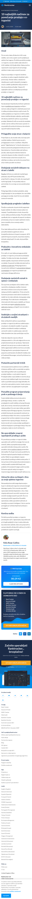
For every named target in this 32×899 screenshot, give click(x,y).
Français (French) (6, 797)
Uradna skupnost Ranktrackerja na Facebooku (15, 695)
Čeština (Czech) (5, 823)
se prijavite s (11, 667)
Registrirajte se (5, 774)
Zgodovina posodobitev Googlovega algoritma (14, 755)
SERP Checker (5, 712)
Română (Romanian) (7, 846)
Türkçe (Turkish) (5, 815)
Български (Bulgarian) (7, 820)
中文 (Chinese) (5, 817)
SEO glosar (4, 745)
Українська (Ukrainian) (7, 854)
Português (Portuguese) (8, 810)
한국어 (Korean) (6, 857)
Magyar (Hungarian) (7, 836)
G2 (3, 700)
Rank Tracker (5, 707)
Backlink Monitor (6, 720)
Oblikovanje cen (5, 777)
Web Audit (4, 715)
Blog (2, 742)
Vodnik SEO (4, 748)
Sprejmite (6, 895)
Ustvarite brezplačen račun (16, 663)
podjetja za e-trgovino (13, 106)
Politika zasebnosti (6, 765)
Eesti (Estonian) (5, 831)
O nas (3, 869)
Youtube (9, 695)
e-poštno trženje (15, 449)
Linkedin (27, 695)
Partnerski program (6, 740)
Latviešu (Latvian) (6, 844)
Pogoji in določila (6, 762)
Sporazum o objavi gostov (8, 753)
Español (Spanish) (6, 794)
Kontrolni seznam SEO (7, 722)
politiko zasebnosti (15, 891)
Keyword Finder (5, 709)
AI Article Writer (6, 725)
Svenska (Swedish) (6, 812)
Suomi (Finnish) (5, 833)
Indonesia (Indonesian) (7, 838)
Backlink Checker (6, 717)
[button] (30, 5)
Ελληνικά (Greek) (6, 828)
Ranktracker (8, 5)
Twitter (21, 695)
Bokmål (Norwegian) (7, 859)
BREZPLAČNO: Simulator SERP (10, 728)
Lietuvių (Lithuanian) (7, 841)
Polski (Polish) (5, 807)
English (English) (6, 789)
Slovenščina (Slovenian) (8, 851)
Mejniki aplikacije (6, 780)
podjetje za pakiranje (8, 265)
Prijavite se (4, 772)
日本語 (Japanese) (6, 802)
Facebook (3, 695)
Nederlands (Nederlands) (8, 804)
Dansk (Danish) (5, 825)
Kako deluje (4, 737)
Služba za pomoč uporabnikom (10, 782)
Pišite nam (4, 867)
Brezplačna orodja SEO (7, 750)
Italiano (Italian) (5, 799)
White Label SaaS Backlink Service (10, 735)
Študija (3, 174)
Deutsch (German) (6, 791)
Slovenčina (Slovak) (6, 849)
